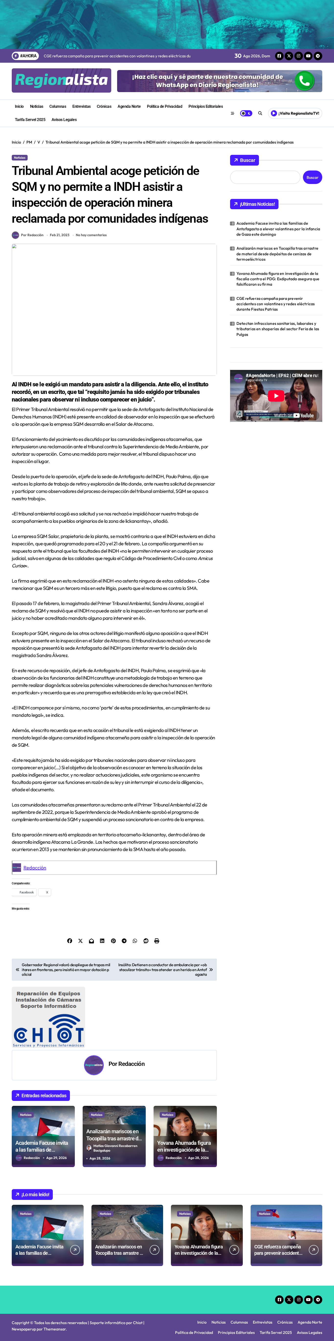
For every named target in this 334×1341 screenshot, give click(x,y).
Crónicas (104, 106)
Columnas (57, 106)
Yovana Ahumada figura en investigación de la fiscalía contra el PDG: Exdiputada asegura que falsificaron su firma (277, 279)
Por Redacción (32, 235)
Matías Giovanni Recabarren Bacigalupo (115, 1148)
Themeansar (55, 1329)
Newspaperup (24, 1329)
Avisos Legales (64, 119)
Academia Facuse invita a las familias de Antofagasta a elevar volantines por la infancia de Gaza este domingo (278, 229)
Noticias (36, 106)
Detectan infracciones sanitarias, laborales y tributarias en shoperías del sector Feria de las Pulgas (277, 329)
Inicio (19, 106)
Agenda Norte (129, 106)
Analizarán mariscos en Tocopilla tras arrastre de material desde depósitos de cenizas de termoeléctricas (277, 254)
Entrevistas (81, 106)
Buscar (247, 160)
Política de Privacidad (164, 106)
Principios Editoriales (206, 106)
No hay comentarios (91, 235)
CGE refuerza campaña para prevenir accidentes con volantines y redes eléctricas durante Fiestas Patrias (275, 304)
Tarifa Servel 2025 (30, 119)
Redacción (34, 868)
